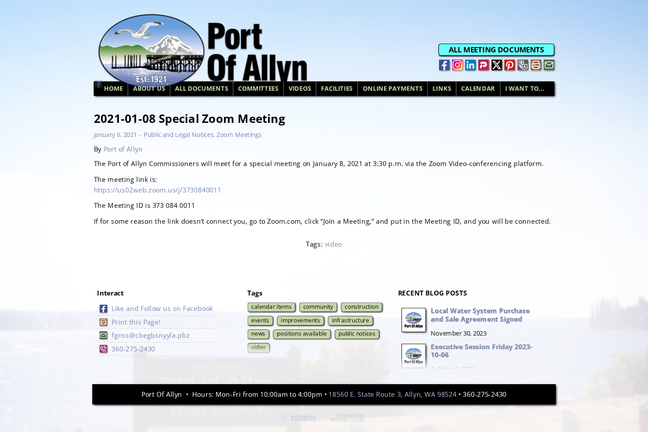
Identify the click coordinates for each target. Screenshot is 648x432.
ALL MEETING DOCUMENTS (496, 49)
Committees (258, 89)
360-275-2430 (133, 348)
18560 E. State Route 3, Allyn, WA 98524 (392, 394)
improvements (300, 320)
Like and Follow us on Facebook (162, 308)
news (258, 333)
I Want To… (524, 89)
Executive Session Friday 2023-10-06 (482, 350)
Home (113, 89)
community (318, 306)
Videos (300, 89)
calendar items (271, 306)
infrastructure (350, 320)
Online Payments (392, 89)
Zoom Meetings (238, 134)
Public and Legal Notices (178, 134)
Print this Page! (136, 321)
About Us (149, 89)
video (334, 243)
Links (441, 89)
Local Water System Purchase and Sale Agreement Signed (480, 314)
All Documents (201, 89)
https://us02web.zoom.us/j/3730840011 (157, 189)
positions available (302, 333)
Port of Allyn (123, 149)
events (260, 320)
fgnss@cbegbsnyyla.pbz (151, 335)
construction (361, 306)
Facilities (337, 89)
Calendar (478, 89)
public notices (357, 333)
